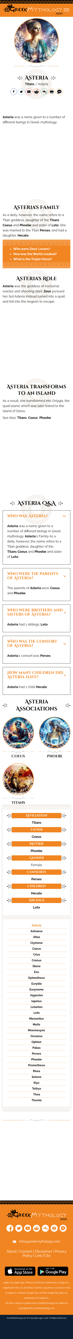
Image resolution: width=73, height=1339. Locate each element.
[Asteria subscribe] (29, 91)
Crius (36, 954)
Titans (29, 84)
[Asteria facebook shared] (13, 91)
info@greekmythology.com (39, 1241)
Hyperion (36, 995)
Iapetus (36, 1001)
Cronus (36, 960)
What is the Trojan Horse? (32, 259)
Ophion (36, 1042)
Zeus (47, 291)
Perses (45, 230)
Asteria (8, 117)
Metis (36, 1024)
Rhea (36, 1071)
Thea (36, 1094)
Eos (36, 972)
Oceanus (36, 1036)
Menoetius (36, 1018)
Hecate (23, 235)
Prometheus (36, 1065)
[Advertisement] (36, 104)
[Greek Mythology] (33, 10)
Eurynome (36, 989)
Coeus (7, 225)
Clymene (36, 943)
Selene (36, 1077)
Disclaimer (43, 1251)
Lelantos (37, 1007)
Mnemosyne (36, 1030)
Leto (55, 225)
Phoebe (25, 225)
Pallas (36, 1047)
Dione (37, 966)
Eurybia (36, 983)
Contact (25, 1251)
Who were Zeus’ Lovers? (31, 249)
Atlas (36, 937)
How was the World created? (35, 254)
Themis (37, 1100)
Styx (36, 1082)
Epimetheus (36, 978)
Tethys (36, 1088)
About (12, 1251)
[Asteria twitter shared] (21, 91)
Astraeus (36, 931)
